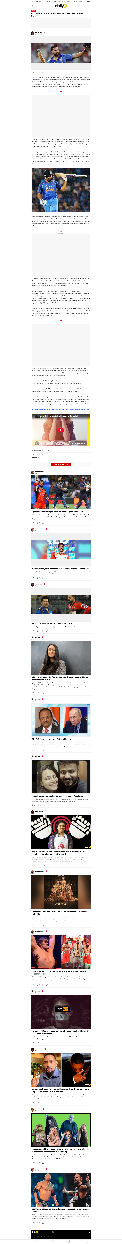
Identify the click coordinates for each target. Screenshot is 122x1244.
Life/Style (37, 813)
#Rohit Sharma (49, 460)
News (36, 638)
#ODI (44, 460)
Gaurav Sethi (38, 32)
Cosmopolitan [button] (71, 1)
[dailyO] (61, 6)
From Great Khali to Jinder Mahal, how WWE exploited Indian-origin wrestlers (59, 972)
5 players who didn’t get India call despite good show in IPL (58, 511)
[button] (44, 32)
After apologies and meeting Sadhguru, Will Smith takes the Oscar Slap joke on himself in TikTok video (60, 1090)
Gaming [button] (63, 1)
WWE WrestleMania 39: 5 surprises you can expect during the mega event (61, 1210)
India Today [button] (57, 1)
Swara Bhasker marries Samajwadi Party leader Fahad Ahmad (59, 796)
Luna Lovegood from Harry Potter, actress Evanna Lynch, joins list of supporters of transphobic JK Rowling (60, 1150)
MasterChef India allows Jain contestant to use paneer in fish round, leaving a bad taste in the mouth (58, 852)
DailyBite (37, 637)
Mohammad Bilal (39, 471)
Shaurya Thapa (39, 811)
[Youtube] (52, 1232)
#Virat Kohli (39, 460)
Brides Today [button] (90, 1)
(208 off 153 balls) (56, 401)
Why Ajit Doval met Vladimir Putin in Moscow (51, 739)
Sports (33, 10)
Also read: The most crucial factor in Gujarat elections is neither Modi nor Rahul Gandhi (61, 409)
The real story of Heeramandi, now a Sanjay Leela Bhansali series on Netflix (60, 912)
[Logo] (35, 1232)
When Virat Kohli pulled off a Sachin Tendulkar (52, 623)
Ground (37, 932)
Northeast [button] (39, 1)
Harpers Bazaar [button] (80, 1)
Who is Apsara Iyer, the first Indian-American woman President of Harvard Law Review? (60, 678)
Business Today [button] (47, 1)
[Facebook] (49, 1232)
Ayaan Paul (38, 1109)
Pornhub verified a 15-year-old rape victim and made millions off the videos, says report (60, 1032)
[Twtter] (45, 1232)
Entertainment (38, 757)
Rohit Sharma (36, 77)
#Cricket (34, 460)
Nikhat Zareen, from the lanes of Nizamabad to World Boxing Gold (60, 568)
